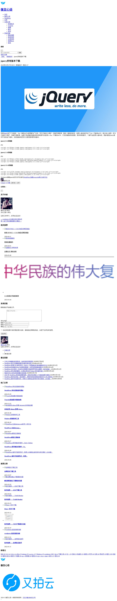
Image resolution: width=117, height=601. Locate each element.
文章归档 (11, 39)
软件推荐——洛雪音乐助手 (13, 543)
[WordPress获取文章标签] (12, 433)
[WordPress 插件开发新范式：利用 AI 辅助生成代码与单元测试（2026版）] (28, 452)
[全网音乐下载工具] (11, 467)
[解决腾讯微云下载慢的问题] (13, 477)
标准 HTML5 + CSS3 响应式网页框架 (16, 232)
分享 (5, 20)
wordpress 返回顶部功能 (12, 533)
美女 (43, 556)
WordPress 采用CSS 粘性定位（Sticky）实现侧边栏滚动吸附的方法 (25, 365)
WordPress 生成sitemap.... (12, 428)
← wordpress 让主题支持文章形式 (11, 219)
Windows (40, 554)
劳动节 (103, 554)
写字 (91, 554)
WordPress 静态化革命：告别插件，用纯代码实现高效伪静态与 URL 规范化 (28, 377)
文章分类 (7, 22)
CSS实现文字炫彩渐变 (11, 296)
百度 (39, 556)
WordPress (7, 18)
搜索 (20, 52)
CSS (8, 554)
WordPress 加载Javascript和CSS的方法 (35, 177)
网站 (2, 326)
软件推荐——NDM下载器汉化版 (15, 524)
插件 (13, 556)
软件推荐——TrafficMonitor (13, 499)
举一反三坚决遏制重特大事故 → (11, 221)
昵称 (3, 323)
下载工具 (62, 554)
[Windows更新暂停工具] (12, 414)
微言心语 (6, 9)
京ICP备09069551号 (29, 597)
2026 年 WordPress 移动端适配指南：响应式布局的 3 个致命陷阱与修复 (27, 375)
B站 (3, 554)
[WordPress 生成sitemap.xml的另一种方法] (17, 424)
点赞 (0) (13, 183)
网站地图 (11, 35)
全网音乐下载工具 (10, 471)
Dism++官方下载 (9, 509)
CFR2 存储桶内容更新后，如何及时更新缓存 (19, 361)
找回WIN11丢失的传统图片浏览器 (15, 373)
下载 (56, 554)
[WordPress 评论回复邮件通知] (14, 386)
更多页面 (7, 33)
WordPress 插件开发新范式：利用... (15, 456)
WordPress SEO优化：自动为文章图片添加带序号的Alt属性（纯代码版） (27, 369)
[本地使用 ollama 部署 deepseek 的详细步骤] (18, 405)
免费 (86, 554)
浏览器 (28, 556)
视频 (9, 27)
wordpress (49, 554)
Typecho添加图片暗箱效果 (12, 400)
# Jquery (3, 183)
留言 (9, 43)
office (19, 554)
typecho (32, 554)
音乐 (57, 556)
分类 (96, 554)
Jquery (5, 133)
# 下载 (8, 183)
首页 (5, 14)
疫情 (34, 556)
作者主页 (7, 350)
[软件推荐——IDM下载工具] (13, 486)
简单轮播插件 (8, 242)
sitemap (25, 554)
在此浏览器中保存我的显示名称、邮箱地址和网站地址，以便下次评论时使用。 (28, 330)
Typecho (10, 25)
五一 (68, 554)
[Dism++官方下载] (10, 505)
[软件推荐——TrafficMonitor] (13, 495)
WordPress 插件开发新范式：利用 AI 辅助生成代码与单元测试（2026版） (28, 379)
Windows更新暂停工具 (11, 418)
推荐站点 (11, 41)
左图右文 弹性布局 (10, 251)
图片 (9, 29)
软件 (9, 31)
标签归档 (11, 37)
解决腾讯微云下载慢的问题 (13, 480)
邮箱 (3, 325)
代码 (74, 554)
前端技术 (11, 24)
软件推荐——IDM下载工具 (13, 490)
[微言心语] (2, 181)
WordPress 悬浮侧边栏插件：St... (15, 446)
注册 (5, 54)
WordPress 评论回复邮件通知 (13, 390)
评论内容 (4, 321)
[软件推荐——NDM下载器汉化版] (9, 520)
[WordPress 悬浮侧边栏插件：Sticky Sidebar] (18, 443)
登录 (2, 54)
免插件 (80, 554)
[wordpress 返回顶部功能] (12, 529)
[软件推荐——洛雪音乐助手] (13, 539)
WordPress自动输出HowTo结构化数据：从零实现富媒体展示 (23, 367)
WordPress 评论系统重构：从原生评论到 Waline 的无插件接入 (24, 371)
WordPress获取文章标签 (12, 437)
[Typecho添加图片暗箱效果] (13, 396)
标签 (23, 556)
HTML (13, 554)
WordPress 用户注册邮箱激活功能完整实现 (18, 363)
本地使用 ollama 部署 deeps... (13, 409)
